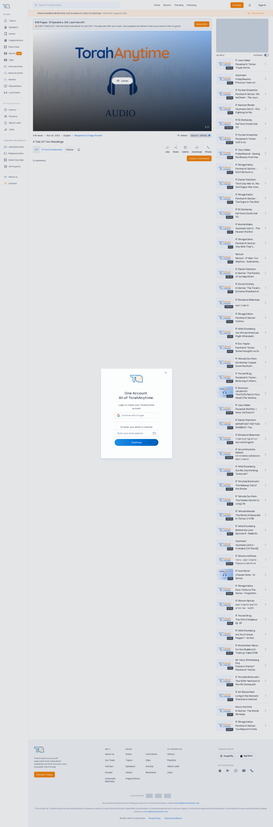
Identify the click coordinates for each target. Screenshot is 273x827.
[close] (166, 372)
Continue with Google (133, 415)
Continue (136, 442)
